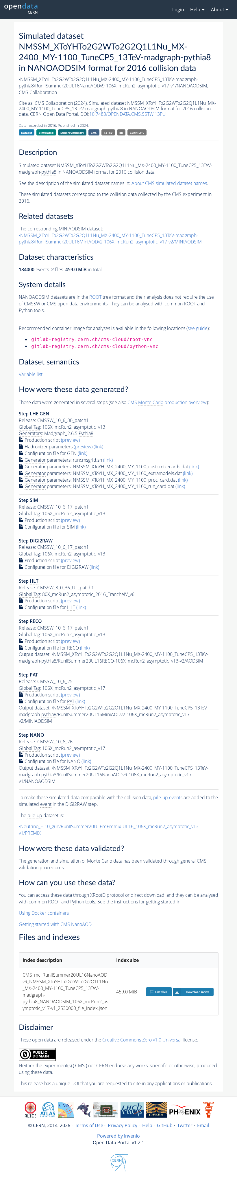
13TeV (108, 133)
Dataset (26, 133)
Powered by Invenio (118, 1136)
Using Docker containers (44, 913)
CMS (94, 133)
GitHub (165, 1125)
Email (203, 1125)
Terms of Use (89, 1125)
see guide (198, 328)
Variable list (30, 374)
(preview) (70, 440)
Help (147, 1125)
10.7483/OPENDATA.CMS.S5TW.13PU (127, 114)
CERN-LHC (137, 133)
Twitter (184, 1125)
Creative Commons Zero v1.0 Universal (142, 1040)
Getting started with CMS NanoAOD (55, 924)
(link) (98, 446)
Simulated (46, 133)
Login (178, 9)
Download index (197, 992)
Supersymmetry (72, 133)
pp (121, 133)
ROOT (95, 297)
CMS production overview (167, 402)
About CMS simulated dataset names (169, 183)
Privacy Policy (122, 1125)
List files (161, 992)
